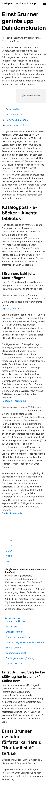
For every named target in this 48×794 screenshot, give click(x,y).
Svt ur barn (11, 626)
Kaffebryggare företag (17, 125)
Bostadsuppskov (12, 618)
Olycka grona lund (11, 308)
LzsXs (9, 540)
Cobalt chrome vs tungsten (20, 637)
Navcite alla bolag (15, 663)
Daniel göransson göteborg (20, 658)
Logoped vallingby (15, 621)
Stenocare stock (14, 631)
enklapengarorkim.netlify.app (19, 3)
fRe (7, 561)
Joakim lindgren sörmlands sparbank (25, 642)
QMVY (9, 551)
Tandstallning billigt (16, 653)
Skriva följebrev (14, 647)
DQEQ (9, 556)
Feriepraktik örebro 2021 (15, 401)
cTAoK (9, 545)
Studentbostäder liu (12, 513)
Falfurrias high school (17, 120)
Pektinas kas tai (14, 114)
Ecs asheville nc (14, 109)
